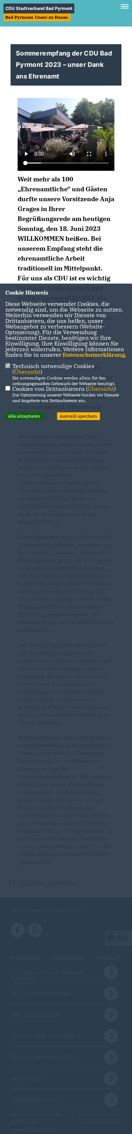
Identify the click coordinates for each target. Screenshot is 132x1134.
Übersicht (27, 371)
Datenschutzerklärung (94, 354)
